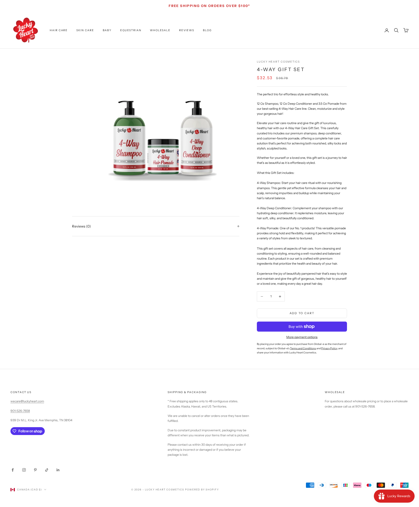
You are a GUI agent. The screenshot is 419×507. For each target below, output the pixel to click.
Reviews (186, 30)
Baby (107, 30)
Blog (207, 30)
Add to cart (302, 313)
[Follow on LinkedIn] (58, 470)
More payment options (302, 337)
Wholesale (160, 30)
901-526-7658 (20, 411)
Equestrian (130, 30)
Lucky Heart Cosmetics (278, 61)
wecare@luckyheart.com (27, 401)
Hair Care (59, 30)
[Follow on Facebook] (12, 470)
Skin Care (85, 30)
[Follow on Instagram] (24, 470)
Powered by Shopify (202, 489)
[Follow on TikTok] (47, 470)
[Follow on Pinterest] (35, 470)
